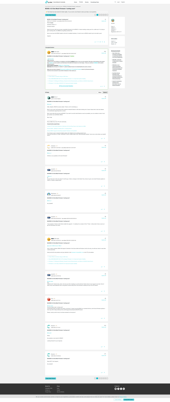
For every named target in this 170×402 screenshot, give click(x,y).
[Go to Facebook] (118, 389)
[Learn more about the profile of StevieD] (116, 20)
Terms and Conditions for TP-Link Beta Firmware (71, 69)
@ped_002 (49, 245)
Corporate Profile (48, 388)
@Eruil (60, 245)
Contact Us (47, 390)
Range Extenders (59, 6)
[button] (75, 2)
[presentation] (49, 52)
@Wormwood (55, 245)
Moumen (53, 325)
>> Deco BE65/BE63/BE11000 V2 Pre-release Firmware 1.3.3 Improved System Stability (66, 78)
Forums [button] (81, 2)
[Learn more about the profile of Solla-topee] (49, 52)
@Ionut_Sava (51, 58)
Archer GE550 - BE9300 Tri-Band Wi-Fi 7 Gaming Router (59, 128)
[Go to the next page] (107, 15)
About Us (47, 386)
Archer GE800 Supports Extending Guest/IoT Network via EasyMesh (62, 130)
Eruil (52, 298)
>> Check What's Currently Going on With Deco (57, 76)
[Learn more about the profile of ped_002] (49, 169)
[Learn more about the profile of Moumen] (49, 326)
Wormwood (53, 193)
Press (58, 386)
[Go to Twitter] (121, 389)
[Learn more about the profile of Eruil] (49, 299)
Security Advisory (60, 391)
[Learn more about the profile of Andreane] (49, 146)
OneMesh (51, 62)
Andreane (53, 145)
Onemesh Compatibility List (77, 252)
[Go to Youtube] (116, 389)
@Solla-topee (50, 281)
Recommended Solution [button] (66, 86)
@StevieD (49, 104)
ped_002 (53, 169)
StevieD (113, 23)
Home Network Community (50, 6)
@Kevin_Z (49, 176)
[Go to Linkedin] (124, 389)
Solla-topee (56, 51)
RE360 (51, 22)
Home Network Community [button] (59, 2)
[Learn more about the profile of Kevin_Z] (49, 97)
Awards (58, 390)
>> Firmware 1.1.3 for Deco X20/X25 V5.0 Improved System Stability (62, 83)
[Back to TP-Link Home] (48, 2)
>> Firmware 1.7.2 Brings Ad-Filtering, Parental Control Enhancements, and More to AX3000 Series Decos (70, 80)
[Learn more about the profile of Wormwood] (49, 194)
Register (123, 2)
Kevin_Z (55, 96)
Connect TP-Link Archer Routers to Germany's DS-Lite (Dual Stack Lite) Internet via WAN (66, 126)
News (58, 388)
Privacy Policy (48, 391)
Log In (118, 2)
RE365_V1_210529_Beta (64, 65)
